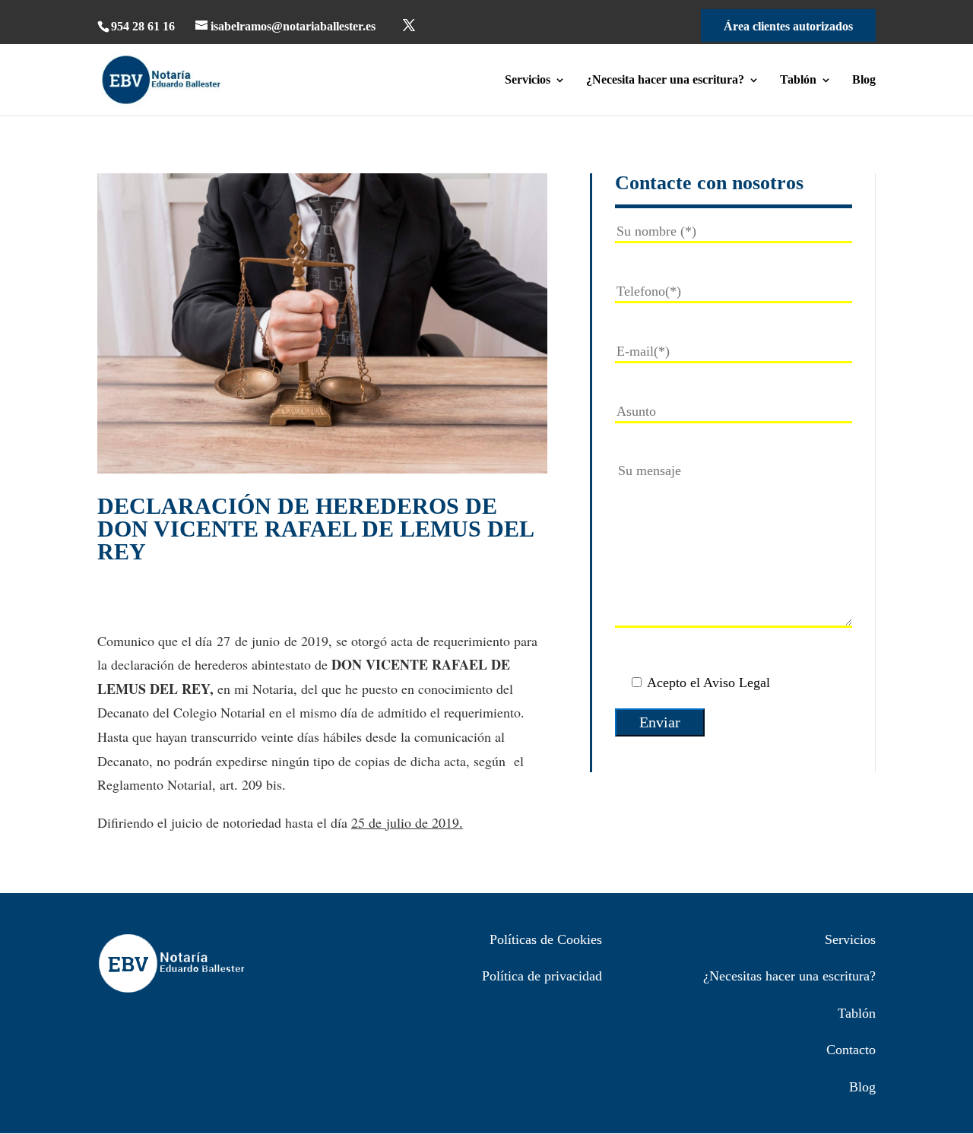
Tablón (798, 80)
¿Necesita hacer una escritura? (665, 80)
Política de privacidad (542, 976)
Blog (864, 80)
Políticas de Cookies (546, 939)
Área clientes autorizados (788, 26)
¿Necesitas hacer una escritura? (789, 976)
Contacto (851, 1049)
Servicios (527, 80)
